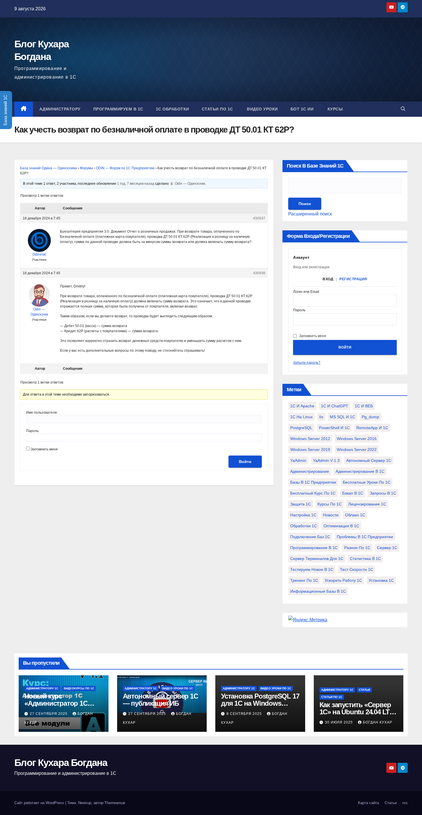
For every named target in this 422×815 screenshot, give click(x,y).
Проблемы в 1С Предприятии (365, 536)
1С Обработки (172, 109)
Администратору (60, 109)
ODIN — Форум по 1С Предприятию (125, 168)
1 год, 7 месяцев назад (135, 184)
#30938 (259, 273)
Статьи (364, 689)
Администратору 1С (42, 688)
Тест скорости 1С (356, 569)
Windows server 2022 (357, 449)
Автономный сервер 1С (368, 460)
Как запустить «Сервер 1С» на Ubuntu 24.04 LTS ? (357, 712)
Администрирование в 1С (360, 471)
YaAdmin (298, 460)
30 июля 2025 (339, 722)
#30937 (259, 218)
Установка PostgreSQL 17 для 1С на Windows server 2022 (260, 703)
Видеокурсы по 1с (79, 688)
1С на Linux (301, 417)
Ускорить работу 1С (343, 580)
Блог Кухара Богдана (60, 762)
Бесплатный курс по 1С (313, 493)
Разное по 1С (357, 547)
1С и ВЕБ (364, 406)
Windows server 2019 (310, 449)
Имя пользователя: (42, 413)
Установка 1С (381, 580)
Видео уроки (262, 109)
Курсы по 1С (330, 504)
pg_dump (370, 417)
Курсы (334, 109)
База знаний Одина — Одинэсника (48, 168)
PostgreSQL (301, 427)
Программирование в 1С (314, 547)
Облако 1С (355, 515)
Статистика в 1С (365, 558)
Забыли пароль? (306, 363)
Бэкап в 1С (352, 493)
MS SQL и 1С (342, 417)
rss (405, 803)
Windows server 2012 (310, 438)
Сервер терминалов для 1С (316, 558)
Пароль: (32, 431)
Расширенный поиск (310, 213)
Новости (330, 515)
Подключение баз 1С (310, 536)
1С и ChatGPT (334, 406)
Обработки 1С (303, 526)
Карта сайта (368, 803)
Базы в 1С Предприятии (313, 482)
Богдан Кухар (377, 722)
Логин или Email (306, 292)
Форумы (86, 168)
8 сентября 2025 (245, 714)
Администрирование (309, 471)
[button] (403, 108)
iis (321, 417)
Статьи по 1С (217, 109)
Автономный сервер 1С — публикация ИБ (160, 699)
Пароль (299, 310)
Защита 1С (300, 504)
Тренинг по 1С (304, 580)
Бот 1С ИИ (302, 109)
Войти (245, 461)
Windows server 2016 (357, 438)
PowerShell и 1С (334, 427)
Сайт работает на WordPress (39, 803)
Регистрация (353, 279)
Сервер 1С (387, 547)
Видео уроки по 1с (177, 688)
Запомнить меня (44, 449)
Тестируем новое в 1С (311, 569)
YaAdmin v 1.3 (326, 460)
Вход (328, 279)
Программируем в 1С (118, 109)
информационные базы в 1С (318, 591)
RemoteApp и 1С (372, 427)
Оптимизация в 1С (341, 526)
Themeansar (114, 803)
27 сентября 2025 (49, 714)
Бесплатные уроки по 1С (366, 482)
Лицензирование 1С (367, 504)
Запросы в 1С (383, 493)
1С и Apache (302, 406)
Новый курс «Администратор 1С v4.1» (56, 703)
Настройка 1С (303, 515)
